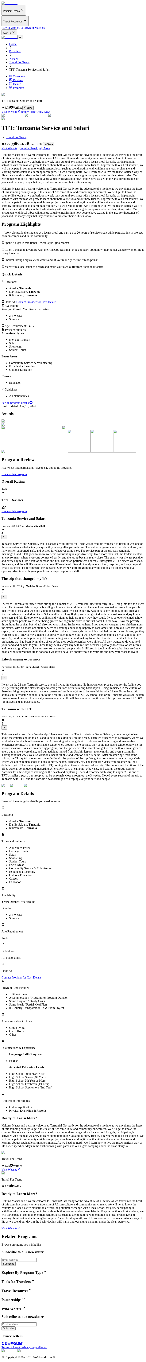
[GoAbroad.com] (9, 3)
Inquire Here (28, 111)
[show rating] (4, 537)
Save (29, 107)
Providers (15, 51)
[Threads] (6, 1343)
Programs (18, 87)
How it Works (10, 27)
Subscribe (8, 1263)
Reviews (18, 80)
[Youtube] (12, 1343)
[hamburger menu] (20, 37)
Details (17, 84)
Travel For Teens (19, 62)
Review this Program (14, 474)
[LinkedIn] (18, 1343)
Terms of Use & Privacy (16, 1347)
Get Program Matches (31, 27)
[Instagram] (9, 1343)
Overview (19, 76)
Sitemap (42, 1347)
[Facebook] (3, 1343)
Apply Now (43, 111)
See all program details (15, 402)
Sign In (7, 33)
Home (13, 44)
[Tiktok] (21, 1343)
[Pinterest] (15, 1343)
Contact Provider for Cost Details (36, 302)
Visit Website (9, 111)
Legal (34, 1347)
